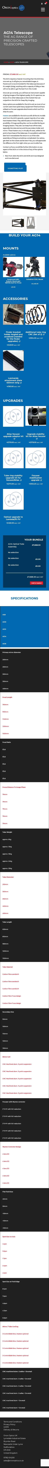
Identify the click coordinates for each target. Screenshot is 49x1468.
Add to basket (36, 583)
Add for (14, 345)
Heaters (6, 116)
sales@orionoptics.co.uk (14, 1461)
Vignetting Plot (15, 168)
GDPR (6, 1427)
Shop (12, 62)
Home (6, 62)
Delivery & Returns (11, 1430)
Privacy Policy (9, 1424)
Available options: (9, 255)
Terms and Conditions (13, 1422)
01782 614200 (9, 1458)
